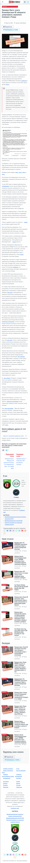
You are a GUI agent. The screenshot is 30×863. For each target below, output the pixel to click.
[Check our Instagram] (13, 530)
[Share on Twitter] (6, 450)
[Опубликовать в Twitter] (28, 1)
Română (5, 785)
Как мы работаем (20, 770)
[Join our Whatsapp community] (16, 530)
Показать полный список (2, 2)
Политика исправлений (18, 775)
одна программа (9, 408)
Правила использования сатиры (8, 775)
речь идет (9, 340)
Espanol (5, 783)
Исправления (6, 778)
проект (22, 254)
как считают (7, 378)
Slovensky (5, 787)
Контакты (18, 778)
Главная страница (8, 768)
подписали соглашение (8, 321)
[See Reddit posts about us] (25, 530)
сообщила (24, 80)
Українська (19, 787)
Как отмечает (21, 356)
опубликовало (5, 186)
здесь (7, 84)
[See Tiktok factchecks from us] (4, 530)
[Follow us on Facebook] (10, 530)
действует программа (12, 401)
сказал (14, 241)
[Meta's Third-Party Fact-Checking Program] (15, 839)
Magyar (18, 783)
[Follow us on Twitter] (19, 530)
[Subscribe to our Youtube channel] (22, 530)
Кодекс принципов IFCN (7, 771)
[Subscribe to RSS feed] (4, 533)
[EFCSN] (15, 848)
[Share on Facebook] (3, 450)
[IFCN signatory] (15, 829)
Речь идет (9, 292)
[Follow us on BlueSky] (7, 530)
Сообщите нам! (15, 808)
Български (6, 781)
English (18, 781)
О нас (17, 768)
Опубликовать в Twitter (11, 30)
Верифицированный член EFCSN (13, 520)
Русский (18, 785)
